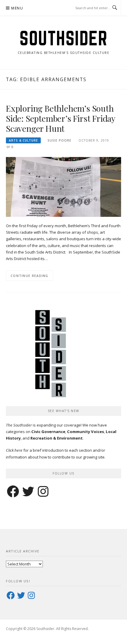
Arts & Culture (23, 140)
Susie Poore (59, 140)
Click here (14, 450)
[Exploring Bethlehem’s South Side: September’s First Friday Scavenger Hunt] (63, 186)
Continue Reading (29, 275)
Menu (17, 8)
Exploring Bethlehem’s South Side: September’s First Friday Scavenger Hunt (60, 118)
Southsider (63, 38)
